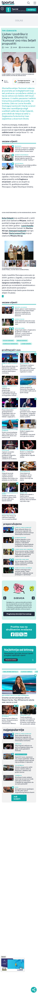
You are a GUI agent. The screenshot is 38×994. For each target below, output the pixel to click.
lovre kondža (26, 344)
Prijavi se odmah (10, 660)
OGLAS (19, 20)
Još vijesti (17, 798)
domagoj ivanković (10, 344)
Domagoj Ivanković (17, 231)
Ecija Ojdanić (8, 340)
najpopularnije (13, 730)
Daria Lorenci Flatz (17, 233)
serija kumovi (22, 340)
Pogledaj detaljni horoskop (19, 614)
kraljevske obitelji (10, 671)
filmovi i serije (26, 671)
